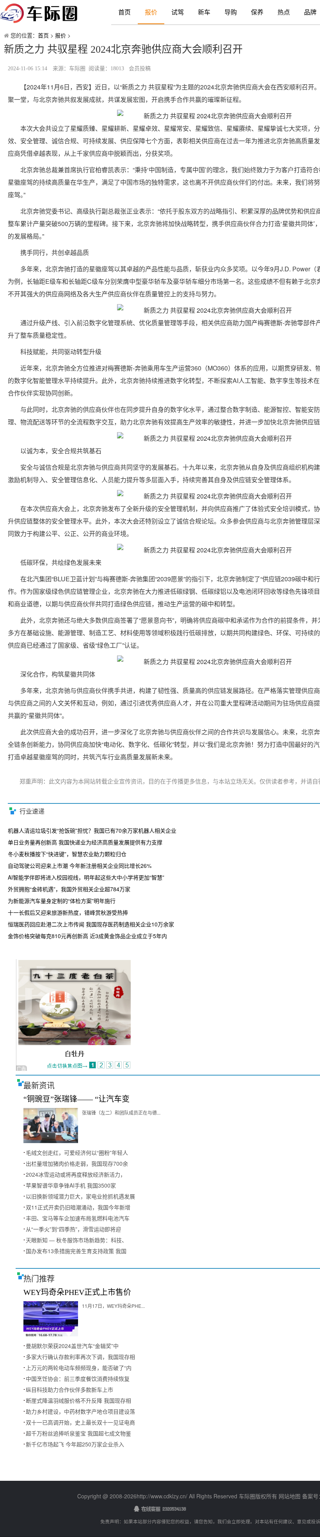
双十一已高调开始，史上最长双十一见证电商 (80, 1422)
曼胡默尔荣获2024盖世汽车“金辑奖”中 (72, 1346)
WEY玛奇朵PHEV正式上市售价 (77, 1292)
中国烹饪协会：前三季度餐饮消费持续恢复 (78, 1378)
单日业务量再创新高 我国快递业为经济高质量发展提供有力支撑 (85, 842)
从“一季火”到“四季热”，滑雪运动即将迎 (73, 1229)
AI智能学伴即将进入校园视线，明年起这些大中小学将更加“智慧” (86, 877)
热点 (283, 11)
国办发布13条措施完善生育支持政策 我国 (76, 1251)
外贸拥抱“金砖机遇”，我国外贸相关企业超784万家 (69, 889)
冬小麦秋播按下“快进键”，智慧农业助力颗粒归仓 (67, 854)
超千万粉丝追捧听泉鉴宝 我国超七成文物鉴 (78, 1433)
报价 (151, 11)
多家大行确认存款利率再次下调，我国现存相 (80, 1357)
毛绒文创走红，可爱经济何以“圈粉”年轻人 (77, 1152)
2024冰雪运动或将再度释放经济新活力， (76, 1174)
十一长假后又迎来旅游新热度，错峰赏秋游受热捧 (68, 912)
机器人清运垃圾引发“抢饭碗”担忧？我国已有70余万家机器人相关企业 (92, 830)
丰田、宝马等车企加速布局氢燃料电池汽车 (78, 1218)
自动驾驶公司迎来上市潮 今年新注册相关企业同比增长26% (79, 865)
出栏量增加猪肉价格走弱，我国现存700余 (77, 1163)
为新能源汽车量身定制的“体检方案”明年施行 (62, 901)
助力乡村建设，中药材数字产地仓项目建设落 (80, 1411)
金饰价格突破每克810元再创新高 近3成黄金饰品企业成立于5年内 (87, 936)
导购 (230, 11)
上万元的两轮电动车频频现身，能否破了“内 (79, 1367)
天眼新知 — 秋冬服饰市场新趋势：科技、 (76, 1240)
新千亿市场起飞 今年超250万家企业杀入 (75, 1444)
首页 (124, 11)
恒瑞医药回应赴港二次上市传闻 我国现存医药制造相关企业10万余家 (91, 924)
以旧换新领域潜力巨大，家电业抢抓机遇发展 (80, 1196)
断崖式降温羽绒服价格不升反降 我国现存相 (78, 1400)
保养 (257, 11)
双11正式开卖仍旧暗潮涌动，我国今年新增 (78, 1207)
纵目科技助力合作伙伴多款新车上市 (69, 1389)
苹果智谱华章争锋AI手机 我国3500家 (71, 1185)
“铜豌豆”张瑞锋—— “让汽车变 (76, 1099)
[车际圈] (49, 13)
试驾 (177, 11)
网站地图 (289, 1496)
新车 (204, 11)
